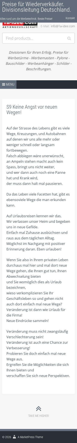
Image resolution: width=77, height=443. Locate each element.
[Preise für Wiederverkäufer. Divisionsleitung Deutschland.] (20, 24)
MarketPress (27, 437)
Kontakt (70, 18)
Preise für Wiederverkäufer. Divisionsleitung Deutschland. (36, 7)
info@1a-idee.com (63, 26)
